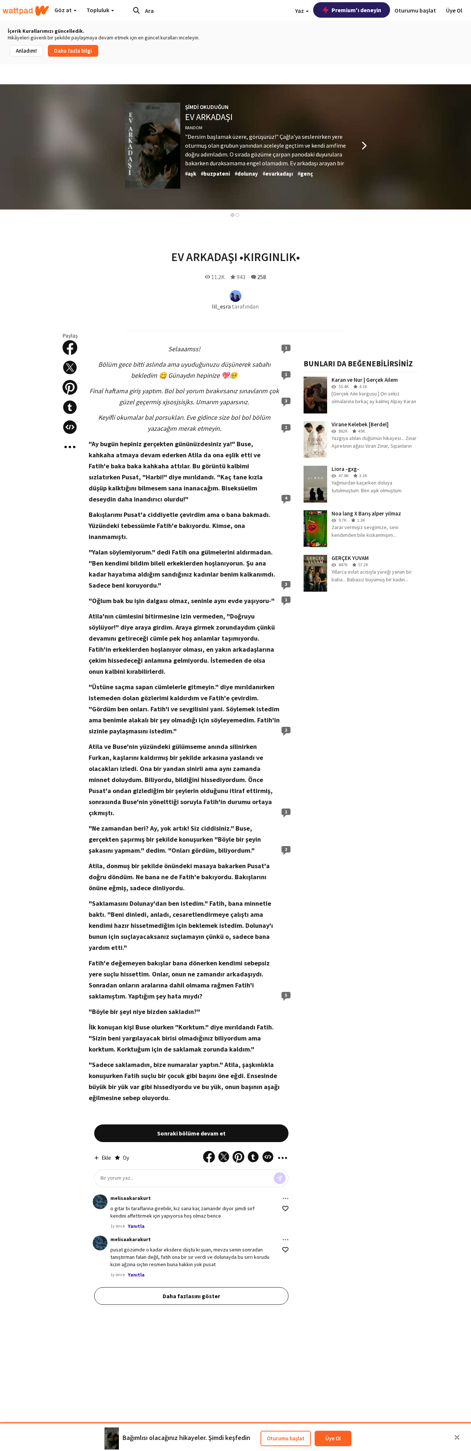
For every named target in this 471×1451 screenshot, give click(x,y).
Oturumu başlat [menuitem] (415, 10)
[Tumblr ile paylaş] (70, 407)
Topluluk (98, 10)
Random (193, 127)
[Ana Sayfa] (26, 11)
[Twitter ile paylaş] (70, 367)
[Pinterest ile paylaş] (70, 387)
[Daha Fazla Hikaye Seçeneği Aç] (70, 447)
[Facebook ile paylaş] (70, 347)
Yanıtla (136, 1226)
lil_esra (221, 306)
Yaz (300, 10)
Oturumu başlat (286, 1438)
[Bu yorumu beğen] (285, 1208)
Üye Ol (333, 1438)
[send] (280, 1178)
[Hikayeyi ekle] (70, 427)
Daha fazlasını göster (191, 1296)
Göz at (63, 10)
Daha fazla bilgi (73, 50)
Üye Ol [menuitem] (454, 10)
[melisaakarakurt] (100, 1201)
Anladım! (26, 50)
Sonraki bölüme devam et (191, 1133)
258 (261, 277)
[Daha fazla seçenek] (285, 1198)
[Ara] (137, 10)
